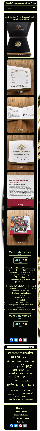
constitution (25, 381)
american (13, 373)
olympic (17, 376)
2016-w (29, 373)
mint (30, 385)
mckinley (11, 394)
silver (15, 380)
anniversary (16, 399)
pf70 (24, 377)
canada (31, 377)
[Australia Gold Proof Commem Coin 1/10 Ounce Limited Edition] (21, 40)
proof (15, 389)
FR (23, 421)
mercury (29, 399)
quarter (11, 367)
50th (24, 357)
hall (30, 358)
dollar (11, 361)
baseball (23, 396)
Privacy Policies (21, 415)
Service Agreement (21, 418)
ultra (28, 370)
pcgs (29, 366)
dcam (17, 396)
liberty (20, 385)
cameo (29, 390)
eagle (22, 373)
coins (15, 357)
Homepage (20, 408)
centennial (27, 393)
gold (20, 365)
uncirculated (28, 361)
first (14, 369)
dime (19, 362)
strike (23, 390)
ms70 (22, 369)
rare (18, 394)
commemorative (21, 353)
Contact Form (21, 411)
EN (18, 421)
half (10, 377)
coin (10, 385)
